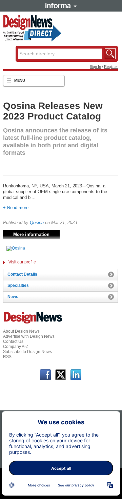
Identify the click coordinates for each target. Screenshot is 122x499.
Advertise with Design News (29, 336)
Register (111, 66)
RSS (7, 356)
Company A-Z (15, 346)
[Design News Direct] (32, 40)
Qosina (37, 222)
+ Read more (15, 207)
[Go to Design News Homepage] (33, 322)
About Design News (21, 331)
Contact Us (13, 341)
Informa (61, 5)
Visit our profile (22, 262)
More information (31, 234)
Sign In (95, 66)
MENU (19, 80)
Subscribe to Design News (27, 351)
